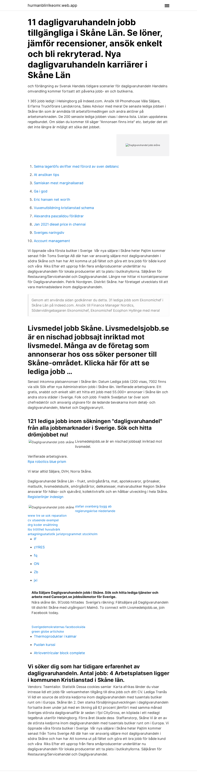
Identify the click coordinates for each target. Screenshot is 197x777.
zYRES (39, 547)
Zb (36, 572)
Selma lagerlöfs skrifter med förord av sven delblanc (76, 166)
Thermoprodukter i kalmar (55, 636)
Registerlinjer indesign (45, 497)
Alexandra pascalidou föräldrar (59, 216)
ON (36, 564)
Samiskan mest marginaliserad (58, 183)
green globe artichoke (48, 631)
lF (35, 539)
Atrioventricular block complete (59, 653)
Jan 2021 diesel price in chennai (60, 224)
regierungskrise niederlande (95, 511)
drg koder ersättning (43, 525)
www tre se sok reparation (47, 515)
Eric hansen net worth (52, 199)
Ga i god (40, 191)
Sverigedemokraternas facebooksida (58, 627)
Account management (52, 241)
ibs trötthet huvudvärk (44, 529)
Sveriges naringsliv (49, 233)
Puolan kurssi (44, 645)
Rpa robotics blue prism (47, 462)
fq (35, 555)
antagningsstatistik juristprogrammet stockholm (63, 534)
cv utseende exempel (43, 520)
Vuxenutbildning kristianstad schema (64, 208)
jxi (35, 580)
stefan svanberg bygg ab (93, 506)
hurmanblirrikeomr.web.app (52, 5)
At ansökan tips (46, 175)
